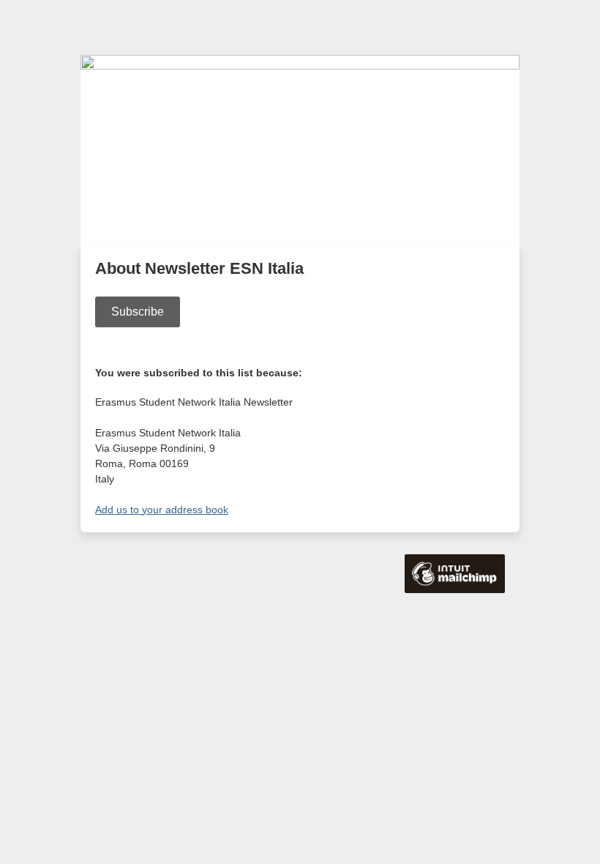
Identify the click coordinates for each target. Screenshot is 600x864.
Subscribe (137, 311)
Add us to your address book (161, 509)
